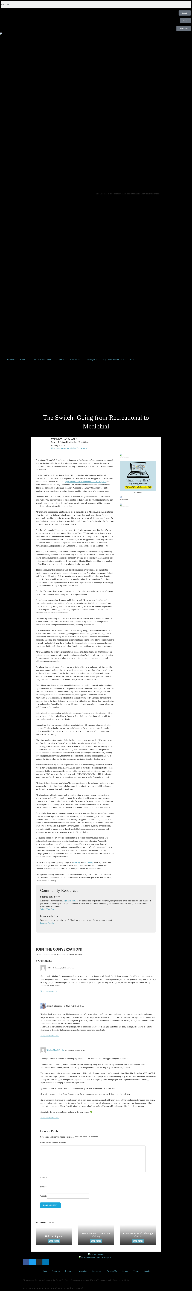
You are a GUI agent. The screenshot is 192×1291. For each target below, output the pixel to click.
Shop (44, 1271)
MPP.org (76, 862)
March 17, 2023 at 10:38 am (75, 1006)
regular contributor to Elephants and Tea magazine (85, 481)
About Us (11, 359)
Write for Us (111, 1271)
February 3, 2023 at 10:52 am (64, 968)
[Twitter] (32, 1262)
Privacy (125, 1271)
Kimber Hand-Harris (55, 1050)
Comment (55, 1143)
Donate (147, 1271)
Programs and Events (42, 359)
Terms (135, 1271)
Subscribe (60, 359)
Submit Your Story (47, 909)
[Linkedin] (45, 1262)
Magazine (83, 1271)
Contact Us (96, 1271)
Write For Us (75, 359)
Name (43, 1177)
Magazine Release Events (113, 359)
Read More (54, 1241)
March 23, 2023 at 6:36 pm (76, 1050)
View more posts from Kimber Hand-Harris (69, 448)
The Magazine (91, 359)
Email (43, 1187)
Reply (42, 991)
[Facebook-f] (26, 1262)
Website (43, 1196)
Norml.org (88, 862)
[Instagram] (39, 1262)
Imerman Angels (47, 923)
